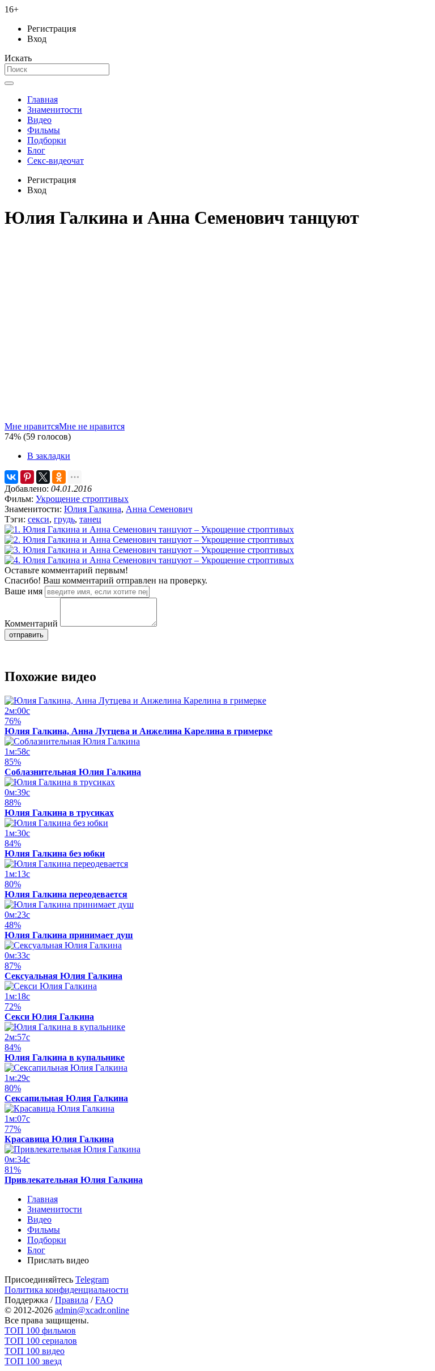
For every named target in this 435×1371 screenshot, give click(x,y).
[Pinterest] (27, 477)
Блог (36, 150)
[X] (43, 477)
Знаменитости (54, 109)
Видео (39, 120)
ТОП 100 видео (35, 1351)
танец (90, 519)
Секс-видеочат (55, 160)
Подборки (46, 140)
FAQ (104, 1300)
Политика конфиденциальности (67, 1290)
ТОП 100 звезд (33, 1361)
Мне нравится (32, 426)
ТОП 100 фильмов (40, 1330)
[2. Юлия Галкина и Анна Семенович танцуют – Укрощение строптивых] (149, 539)
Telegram (92, 1279)
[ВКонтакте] (11, 477)
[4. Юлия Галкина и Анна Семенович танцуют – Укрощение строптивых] (149, 560)
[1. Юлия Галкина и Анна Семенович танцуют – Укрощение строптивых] (149, 529)
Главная (42, 99)
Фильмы (43, 130)
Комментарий (31, 623)
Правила (71, 1300)
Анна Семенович (159, 509)
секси (38, 519)
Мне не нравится (92, 426)
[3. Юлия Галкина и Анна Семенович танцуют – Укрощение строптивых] (149, 550)
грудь (64, 519)
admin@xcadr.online (92, 1310)
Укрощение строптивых (82, 499)
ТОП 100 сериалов (41, 1341)
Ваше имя (23, 591)
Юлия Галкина (92, 509)
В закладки (48, 456)
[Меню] (9, 83)
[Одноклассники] (59, 477)
